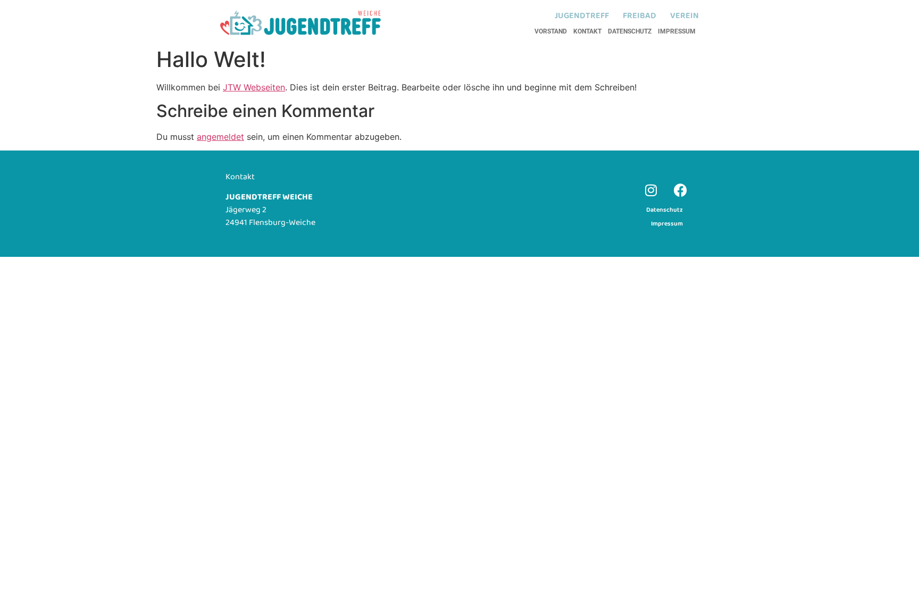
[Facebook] (680, 190)
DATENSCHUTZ (629, 31)
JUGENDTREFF (582, 16)
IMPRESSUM (677, 31)
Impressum (667, 224)
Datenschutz (664, 210)
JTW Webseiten (254, 87)
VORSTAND (550, 31)
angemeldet (220, 136)
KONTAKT (587, 31)
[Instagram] (651, 190)
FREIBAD (639, 16)
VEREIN (684, 16)
